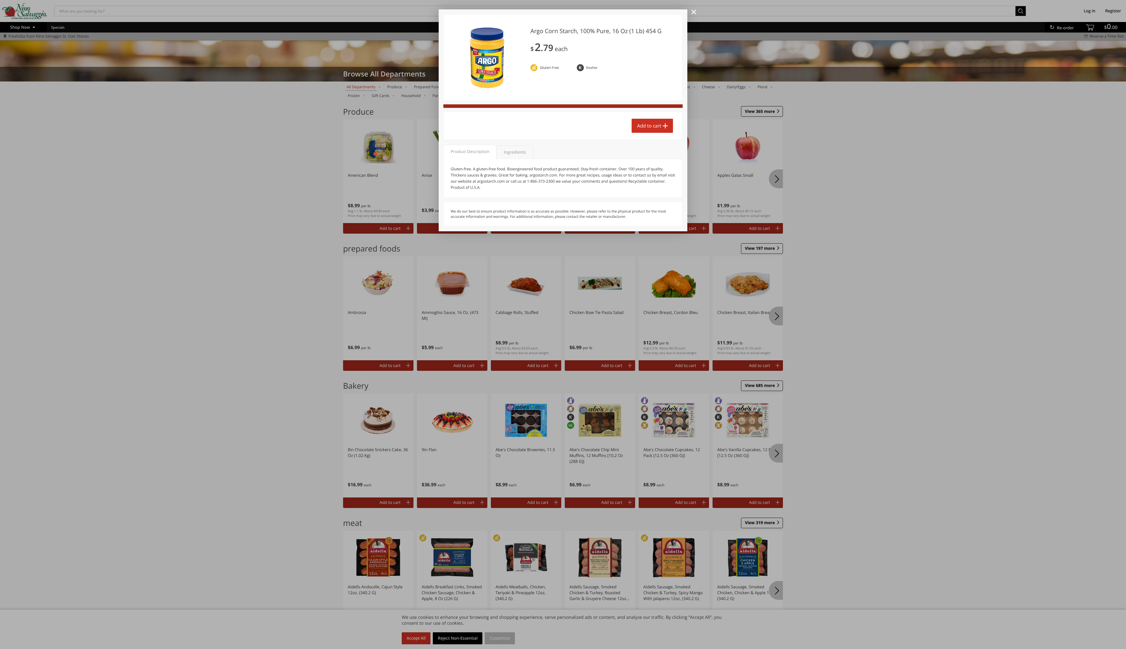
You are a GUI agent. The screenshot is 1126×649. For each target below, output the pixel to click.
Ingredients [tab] (515, 152)
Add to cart (649, 126)
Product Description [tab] (470, 151)
